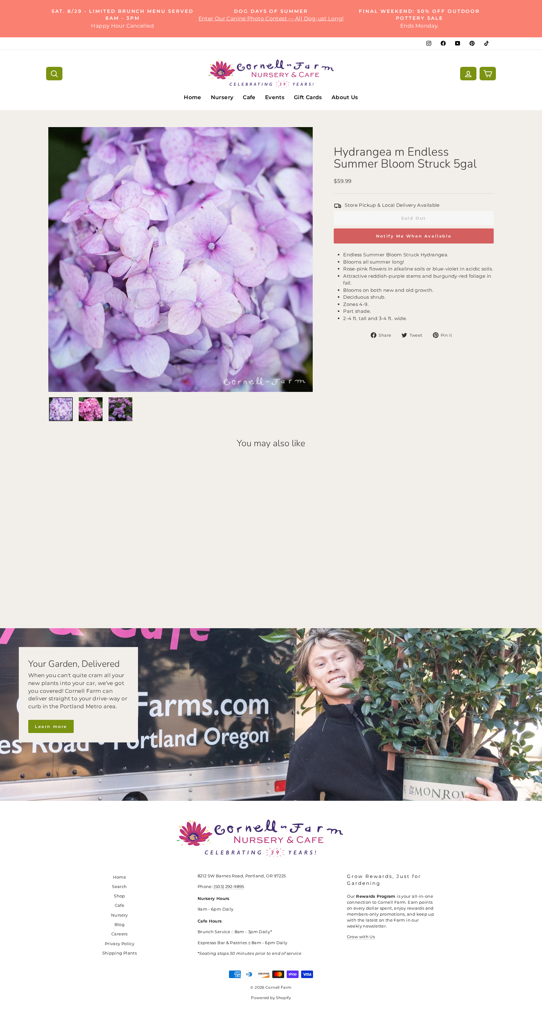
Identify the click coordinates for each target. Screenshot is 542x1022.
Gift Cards (308, 97)
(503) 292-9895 (229, 886)
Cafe (249, 97)
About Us (345, 97)
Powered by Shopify (271, 997)
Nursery (222, 97)
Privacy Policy (119, 943)
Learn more (51, 726)
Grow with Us (361, 936)
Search (119, 886)
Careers (119, 934)
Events (274, 97)
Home (192, 97)
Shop (119, 896)
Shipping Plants (119, 953)
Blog (119, 924)
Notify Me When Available (413, 235)
